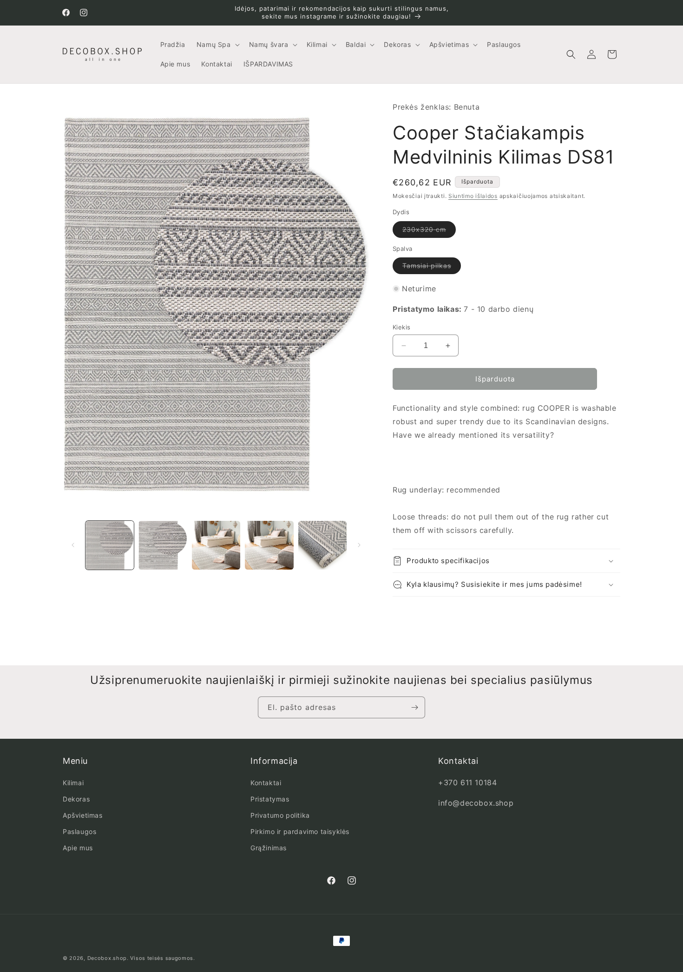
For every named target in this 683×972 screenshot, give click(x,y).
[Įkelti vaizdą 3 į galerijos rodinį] (216, 545)
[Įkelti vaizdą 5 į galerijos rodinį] (322, 545)
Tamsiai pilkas (431, 267)
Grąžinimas (268, 848)
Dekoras (76, 799)
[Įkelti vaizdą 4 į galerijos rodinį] (269, 545)
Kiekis (401, 327)
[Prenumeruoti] (414, 707)
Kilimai (73, 783)
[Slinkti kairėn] (73, 545)
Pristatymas (269, 799)
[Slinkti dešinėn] (359, 545)
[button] (217, 44)
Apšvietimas (83, 815)
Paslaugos (79, 831)
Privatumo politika (280, 815)
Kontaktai (265, 783)
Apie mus (78, 848)
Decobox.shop (107, 958)
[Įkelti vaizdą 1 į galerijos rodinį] (109, 545)
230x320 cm (429, 231)
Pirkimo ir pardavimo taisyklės (299, 831)
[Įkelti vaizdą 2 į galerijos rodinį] (162, 545)
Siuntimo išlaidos (473, 195)
